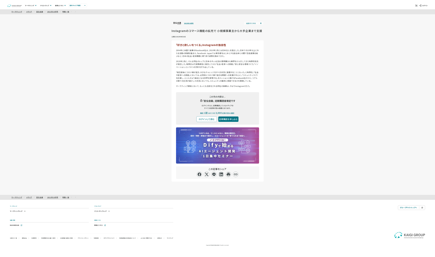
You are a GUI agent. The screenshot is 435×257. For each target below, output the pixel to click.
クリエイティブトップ (100, 211)
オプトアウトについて (110, 238)
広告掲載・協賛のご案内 (67, 238)
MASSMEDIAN (14, 225)
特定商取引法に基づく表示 (49, 238)
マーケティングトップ (16, 211)
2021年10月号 (52, 12)
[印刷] (228, 174)
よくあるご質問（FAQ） (148, 238)
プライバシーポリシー (84, 238)
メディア (29, 12)
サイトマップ (170, 238)
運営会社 (25, 238)
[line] (213, 174)
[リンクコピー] (235, 174)
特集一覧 (65, 12)
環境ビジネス (98, 225)
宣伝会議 (39, 12)
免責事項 (35, 238)
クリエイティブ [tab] (44, 5)
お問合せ (160, 238)
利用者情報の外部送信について (128, 238)
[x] (206, 174)
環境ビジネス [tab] (59, 5)
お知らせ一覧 (14, 238)
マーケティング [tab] (29, 5)
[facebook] (199, 174)
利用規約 (97, 238)
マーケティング (16, 12)
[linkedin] (221, 174)
